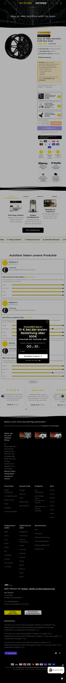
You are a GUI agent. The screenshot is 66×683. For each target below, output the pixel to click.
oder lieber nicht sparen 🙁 (33, 360)
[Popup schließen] (47, 321)
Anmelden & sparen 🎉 (33, 356)
